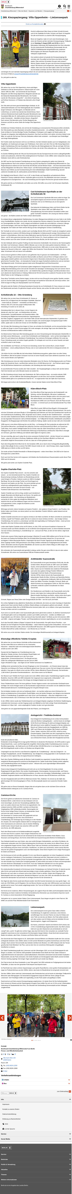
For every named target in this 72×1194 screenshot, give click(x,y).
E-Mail (5, 1071)
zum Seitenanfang (62, 1091)
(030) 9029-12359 (11, 1065)
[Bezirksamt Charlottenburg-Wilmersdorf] (9, 1093)
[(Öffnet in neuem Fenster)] (2, 1054)
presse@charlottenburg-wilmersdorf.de (26, 74)
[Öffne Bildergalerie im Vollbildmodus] (71, 1040)
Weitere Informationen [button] (9, 1179)
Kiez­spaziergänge (49, 11)
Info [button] (2, 1099)
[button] (69, 11)
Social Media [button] (5, 1139)
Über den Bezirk (22, 11)
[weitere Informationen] (2, 7)
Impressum (5, 1104)
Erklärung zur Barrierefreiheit (11, 1119)
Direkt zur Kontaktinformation (35, 24)
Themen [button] (4, 1174)
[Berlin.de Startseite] (5, 1)
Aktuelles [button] (4, 1169)
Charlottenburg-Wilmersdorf (9, 11)
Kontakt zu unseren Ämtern (10, 1109)
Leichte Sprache (10, 1129)
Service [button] (3, 1134)
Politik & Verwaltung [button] (8, 1164)
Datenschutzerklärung (9, 1114)
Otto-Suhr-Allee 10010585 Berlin (9, 1059)
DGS (6, 1124)
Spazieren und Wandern (35, 11)
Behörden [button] (4, 1159)
